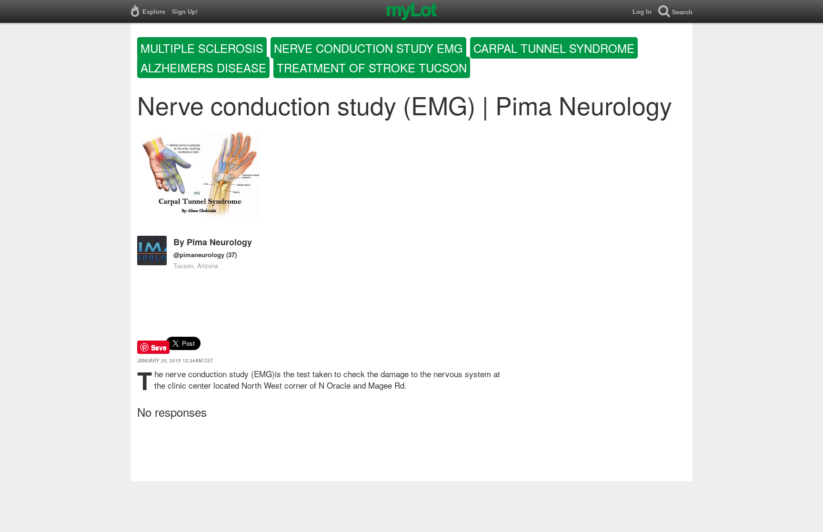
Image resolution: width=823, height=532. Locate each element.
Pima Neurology (219, 242)
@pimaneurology (198, 254)
